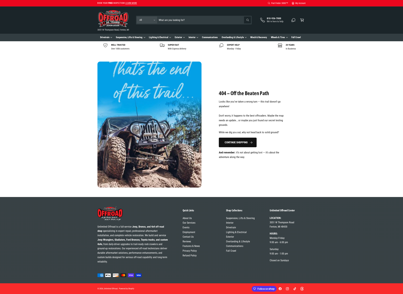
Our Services (189, 222)
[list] (201, 47)
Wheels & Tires (278, 37)
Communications (234, 246)
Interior (192, 37)
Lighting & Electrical (158, 37)
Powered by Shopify (126, 289)
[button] (302, 20)
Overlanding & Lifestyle (233, 37)
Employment (189, 232)
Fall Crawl (231, 250)
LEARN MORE (131, 3)
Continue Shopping (236, 142)
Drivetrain (104, 37)
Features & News (191, 246)
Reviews (187, 241)
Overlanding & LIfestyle (238, 241)
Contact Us (188, 236)
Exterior (178, 37)
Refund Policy (190, 255)
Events (186, 227)
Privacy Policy (190, 250)
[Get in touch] (293, 20)
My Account (300, 3)
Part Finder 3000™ (279, 3)
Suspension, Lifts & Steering (129, 37)
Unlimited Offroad (111, 289)
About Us (187, 218)
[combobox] (205, 20)
